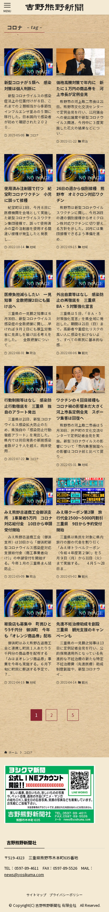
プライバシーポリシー (66, 894)
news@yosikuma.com (24, 874)
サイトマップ (36, 894)
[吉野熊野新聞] (54, 7)
